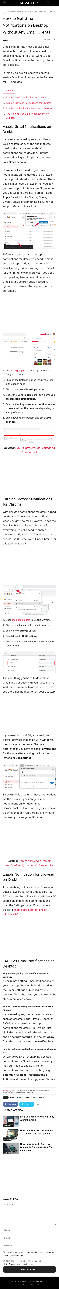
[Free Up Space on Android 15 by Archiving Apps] (11, 1121)
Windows (40, 1098)
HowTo (19, 1098)
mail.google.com (20, 370)
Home (5, 11)
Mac (33, 1098)
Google (12, 11)
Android (7, 1125)
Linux (27, 1098)
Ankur (5, 40)
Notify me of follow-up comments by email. (24, 1261)
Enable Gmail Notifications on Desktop (27, 97)
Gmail (12, 1098)
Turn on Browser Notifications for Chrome (28, 103)
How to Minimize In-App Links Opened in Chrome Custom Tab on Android (36, 1147)
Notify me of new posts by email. (19, 1264)
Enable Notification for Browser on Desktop (29, 108)
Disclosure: (7, 1090)
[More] (38, 1104)
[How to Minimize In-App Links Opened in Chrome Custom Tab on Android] (11, 1148)
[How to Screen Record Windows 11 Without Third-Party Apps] (11, 1135)
